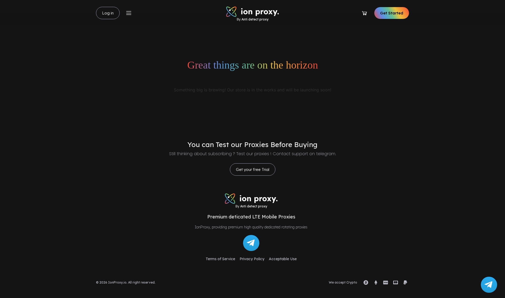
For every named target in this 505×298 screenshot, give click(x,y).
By (253, 19)
